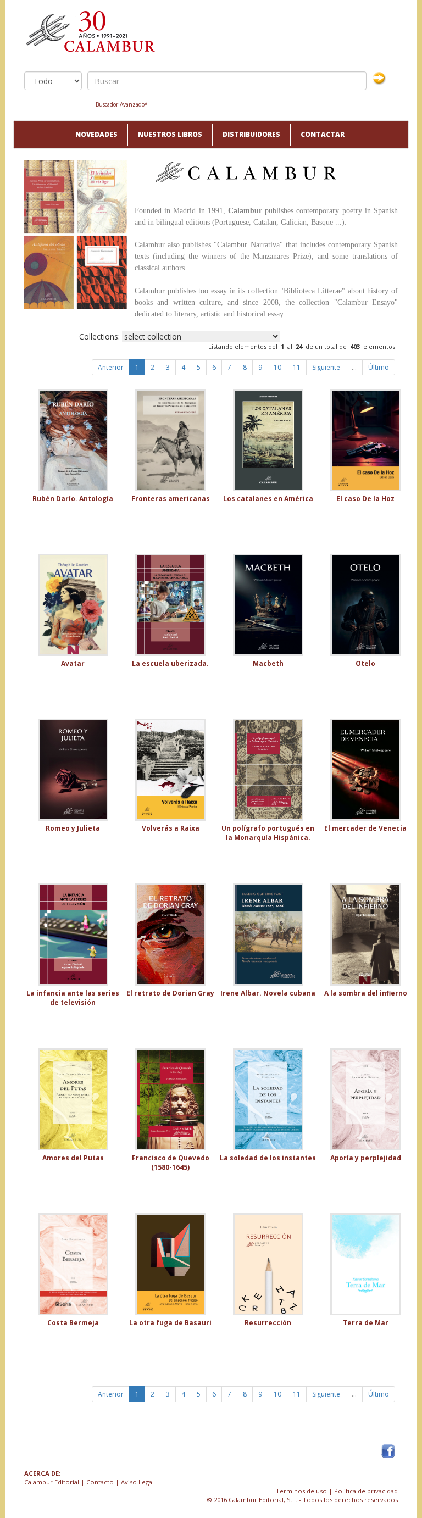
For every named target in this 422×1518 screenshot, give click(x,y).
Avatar (73, 663)
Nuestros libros (170, 134)
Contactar (323, 134)
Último (378, 367)
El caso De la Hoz (365, 498)
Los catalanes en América (268, 498)
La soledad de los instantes (268, 1158)
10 (277, 367)
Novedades (96, 134)
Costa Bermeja (73, 1322)
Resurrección (268, 1322)
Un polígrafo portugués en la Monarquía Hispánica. (267, 833)
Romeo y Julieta (73, 828)
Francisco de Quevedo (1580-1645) (170, 1162)
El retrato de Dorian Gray (170, 993)
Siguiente (326, 367)
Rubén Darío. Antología (72, 498)
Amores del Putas (73, 1158)
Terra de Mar (365, 1322)
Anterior (111, 367)
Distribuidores (251, 134)
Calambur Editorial (51, 1482)
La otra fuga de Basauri (170, 1322)
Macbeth (268, 663)
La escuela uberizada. (170, 663)
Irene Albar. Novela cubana (267, 993)
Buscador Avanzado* (122, 104)
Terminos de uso (301, 1491)
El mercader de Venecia (365, 828)
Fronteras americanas (170, 498)
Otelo (365, 663)
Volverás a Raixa (170, 828)
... (354, 367)
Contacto (100, 1482)
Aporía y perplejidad (365, 1158)
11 (297, 367)
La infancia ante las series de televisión (72, 997)
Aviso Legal (137, 1482)
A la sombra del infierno (365, 993)
